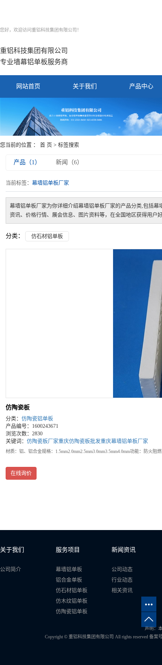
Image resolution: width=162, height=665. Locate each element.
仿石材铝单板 (47, 236)
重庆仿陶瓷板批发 (79, 441)
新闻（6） (69, 162)
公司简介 (10, 569)
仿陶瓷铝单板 (37, 418)
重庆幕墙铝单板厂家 (124, 441)
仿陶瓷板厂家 (42, 441)
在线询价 (21, 473)
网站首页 (28, 86)
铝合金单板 (69, 580)
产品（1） (27, 162)
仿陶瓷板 (18, 407)
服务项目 (68, 550)
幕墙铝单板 (69, 569)
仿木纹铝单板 (71, 601)
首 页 (46, 145)
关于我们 (85, 86)
